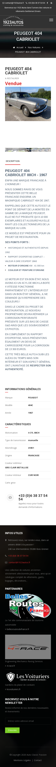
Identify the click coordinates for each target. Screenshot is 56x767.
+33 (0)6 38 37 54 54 (18, 555)
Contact (38, 760)
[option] (28, 104)
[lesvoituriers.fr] (28, 676)
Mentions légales (22, 760)
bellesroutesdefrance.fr (18, 629)
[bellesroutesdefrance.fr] (28, 605)
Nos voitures (34, 47)
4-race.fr (11, 665)
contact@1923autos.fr (14, 3)
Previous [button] (9, 117)
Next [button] (46, 117)
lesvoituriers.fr (13, 689)
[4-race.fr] (28, 646)
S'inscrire (12, 730)
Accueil (19, 47)
